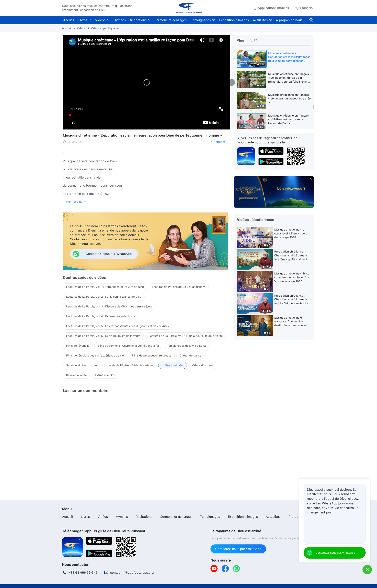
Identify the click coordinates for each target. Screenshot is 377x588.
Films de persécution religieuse (151, 355)
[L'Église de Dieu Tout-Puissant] (188, 8)
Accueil (68, 20)
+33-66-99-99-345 (83, 572)
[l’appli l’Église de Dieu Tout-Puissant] (246, 156)
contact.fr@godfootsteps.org (132, 572)
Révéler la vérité (76, 375)
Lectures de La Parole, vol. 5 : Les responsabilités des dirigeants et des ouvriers (117, 326)
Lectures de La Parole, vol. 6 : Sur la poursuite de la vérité (103, 335)
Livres (82, 20)
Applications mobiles (273, 8)
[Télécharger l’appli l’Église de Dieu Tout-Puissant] (72, 547)
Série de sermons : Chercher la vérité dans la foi (128, 345)
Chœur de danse (190, 355)
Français (306, 8)
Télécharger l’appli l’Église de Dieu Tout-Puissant (103, 531)
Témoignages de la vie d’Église (187, 345)
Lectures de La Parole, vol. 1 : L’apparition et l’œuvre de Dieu (105, 286)
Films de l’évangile (77, 345)
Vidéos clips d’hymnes (105, 28)
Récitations (138, 20)
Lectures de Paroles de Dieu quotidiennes (178, 286)
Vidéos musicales (173, 365)
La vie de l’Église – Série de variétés (130, 365)
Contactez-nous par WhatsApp (238, 549)
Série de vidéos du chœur (82, 365)
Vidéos (100, 20)
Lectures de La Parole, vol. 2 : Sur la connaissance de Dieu (103, 296)
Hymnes (120, 20)
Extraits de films (105, 375)
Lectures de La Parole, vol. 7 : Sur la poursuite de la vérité (186, 335)
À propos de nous (289, 20)
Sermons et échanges (171, 20)
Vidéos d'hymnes (203, 365)
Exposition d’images (234, 20)
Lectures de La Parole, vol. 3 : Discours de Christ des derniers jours (109, 306)
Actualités (260, 20)
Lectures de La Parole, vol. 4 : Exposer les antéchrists (100, 316)
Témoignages (201, 20)
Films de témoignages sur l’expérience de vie (95, 355)
